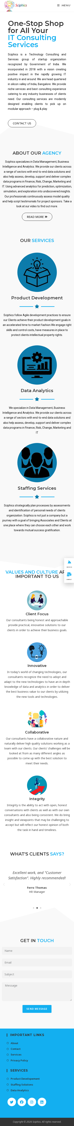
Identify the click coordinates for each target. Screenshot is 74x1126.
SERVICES (69, 567)
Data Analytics (37, 390)
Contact (16, 1049)
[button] (22, 123)
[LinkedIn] (41, 1102)
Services (16, 1054)
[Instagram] (31, 1102)
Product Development (37, 298)
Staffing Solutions (22, 1084)
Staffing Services (37, 488)
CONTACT (69, 579)
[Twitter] (11, 1102)
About (14, 1043)
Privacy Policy (19, 1060)
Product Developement (25, 1078)
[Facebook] (21, 1102)
